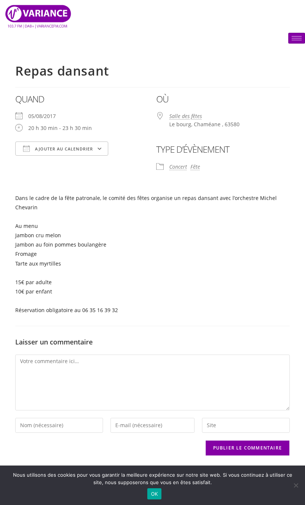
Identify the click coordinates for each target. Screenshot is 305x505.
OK (154, 494)
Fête (195, 166)
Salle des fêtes (185, 116)
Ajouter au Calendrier (63, 149)
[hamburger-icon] (296, 38)
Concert (178, 166)
